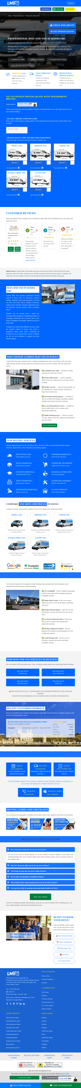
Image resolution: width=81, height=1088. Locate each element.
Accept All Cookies (24, 1077)
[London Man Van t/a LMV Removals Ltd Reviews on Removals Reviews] (49, 566)
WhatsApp (60, 9)
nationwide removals (48, 624)
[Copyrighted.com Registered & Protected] (26, 1067)
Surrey (43, 1036)
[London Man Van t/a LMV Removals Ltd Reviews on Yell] (67, 566)
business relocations (32, 302)
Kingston (44, 1029)
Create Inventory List (48, 1004)
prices (37, 336)
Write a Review (18, 249)
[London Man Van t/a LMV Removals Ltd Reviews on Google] (14, 566)
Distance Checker (46, 1010)
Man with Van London (12, 1019)
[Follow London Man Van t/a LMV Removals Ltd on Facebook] (7, 1005)
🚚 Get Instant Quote (62, 31)
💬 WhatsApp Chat (64, 950)
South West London (47, 1039)
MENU (71, 3)
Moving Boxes (10, 1046)
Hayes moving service (16, 584)
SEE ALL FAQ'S (40, 899)
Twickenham (45, 1043)
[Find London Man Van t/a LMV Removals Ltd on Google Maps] (14, 1005)
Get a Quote (70, 9)
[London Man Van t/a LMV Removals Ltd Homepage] (13, 3)
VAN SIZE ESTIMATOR (40, 771)
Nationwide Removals (12, 1036)
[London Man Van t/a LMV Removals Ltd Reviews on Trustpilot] (31, 566)
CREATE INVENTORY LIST (64, 771)
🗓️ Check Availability (62, 25)
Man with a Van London (31, 1057)
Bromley (44, 1019)
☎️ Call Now (64, 956)
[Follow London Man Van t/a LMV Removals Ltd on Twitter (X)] (10, 1005)
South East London (47, 1033)
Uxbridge (44, 1046)
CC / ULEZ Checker (47, 1007)
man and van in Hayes (40, 46)
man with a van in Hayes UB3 (55, 361)
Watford (44, 1049)
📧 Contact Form (64, 963)
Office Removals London (13, 1026)
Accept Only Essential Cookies (56, 1077)
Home (9, 16)
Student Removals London (13, 1033)
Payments (44, 997)
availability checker (48, 596)
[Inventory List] (64, 826)
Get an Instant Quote (49, 425)
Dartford (44, 1026)
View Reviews (11, 249)
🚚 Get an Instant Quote (64, 938)
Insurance (44, 984)
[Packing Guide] (40, 826)
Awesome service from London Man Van (21, 721)
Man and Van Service (19, 16)
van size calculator (18, 336)
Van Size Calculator (47, 1001)
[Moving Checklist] (16, 826)
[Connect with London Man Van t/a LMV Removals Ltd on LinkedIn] (21, 1005)
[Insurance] (49, 1067)
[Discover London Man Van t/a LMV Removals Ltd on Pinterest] (17, 1005)
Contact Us (10, 993)
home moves (20, 302)
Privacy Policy (46, 978)
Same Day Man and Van (13, 1049)
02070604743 (45, 9)
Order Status (45, 994)
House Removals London (13, 1023)
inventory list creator (55, 640)
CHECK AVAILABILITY (16, 771)
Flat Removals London (12, 1029)
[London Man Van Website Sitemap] (24, 1005)
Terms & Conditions (47, 981)
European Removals (11, 1039)
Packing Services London (13, 1043)
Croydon (44, 1023)
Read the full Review (30, 260)
